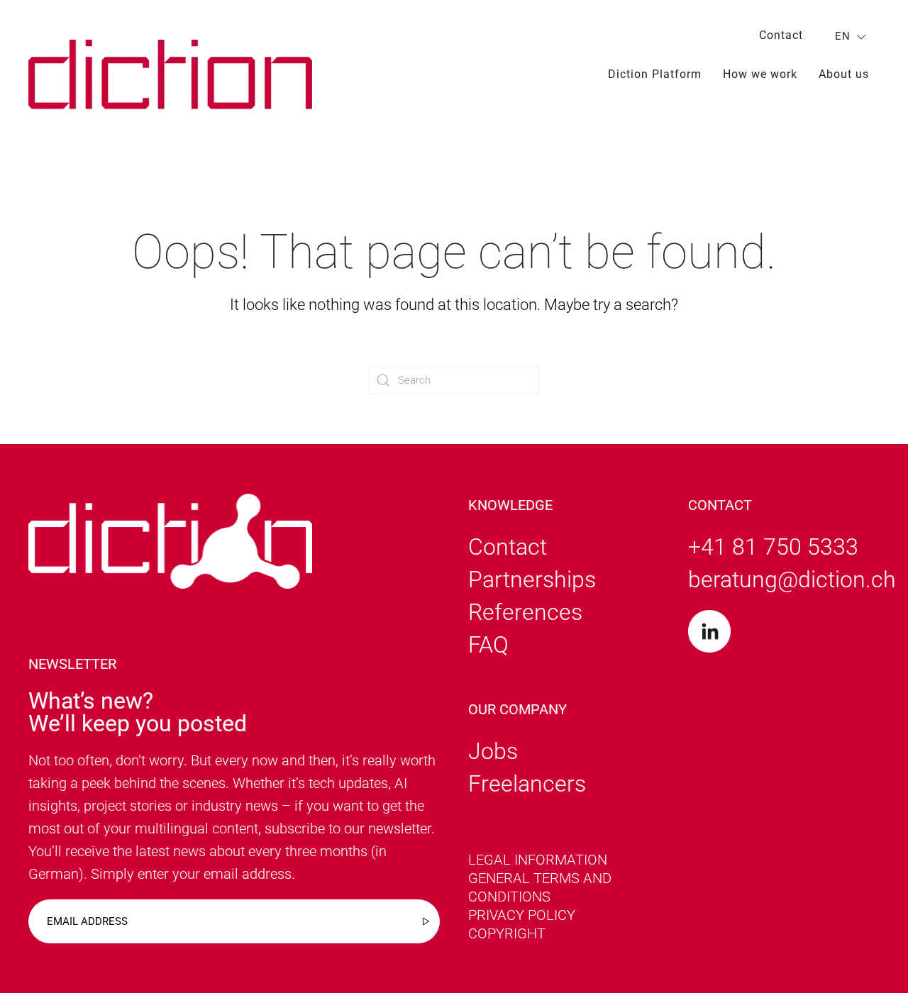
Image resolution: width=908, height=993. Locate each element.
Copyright (507, 933)
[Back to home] (170, 74)
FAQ (488, 644)
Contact (781, 35)
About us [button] (844, 74)
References (525, 612)
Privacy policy (521, 914)
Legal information (537, 859)
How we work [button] (760, 74)
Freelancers (527, 783)
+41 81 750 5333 (773, 546)
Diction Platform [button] (655, 74)
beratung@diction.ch (792, 579)
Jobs (493, 751)
